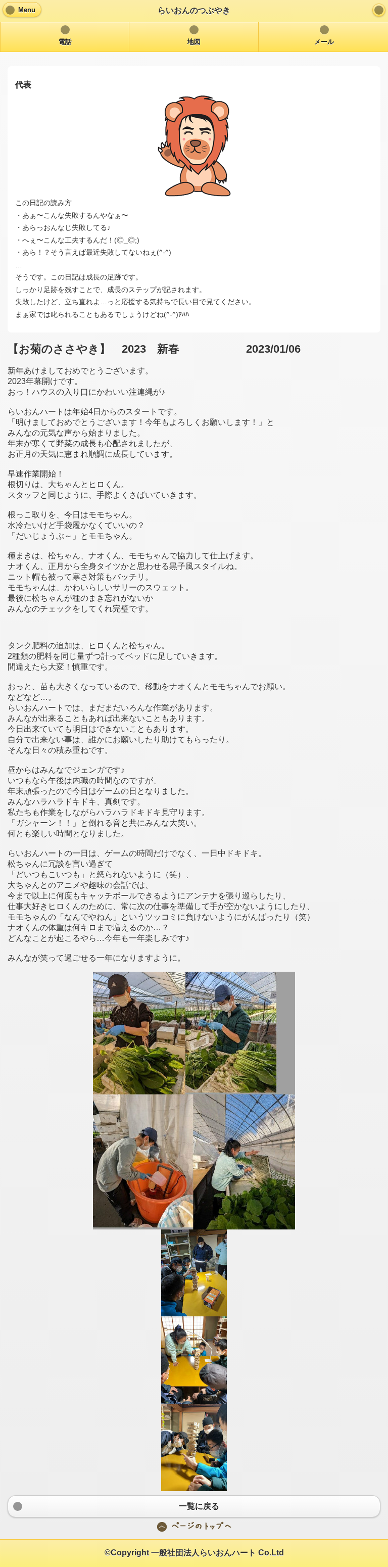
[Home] (378, 10)
